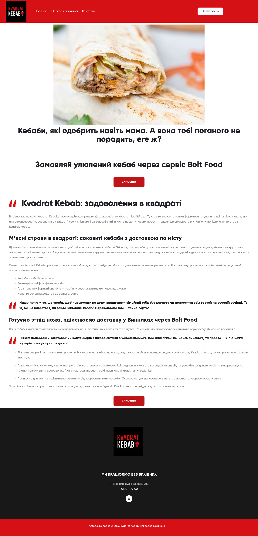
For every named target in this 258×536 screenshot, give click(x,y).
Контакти (88, 11)
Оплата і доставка (64, 11)
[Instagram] (129, 498)
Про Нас (41, 11)
